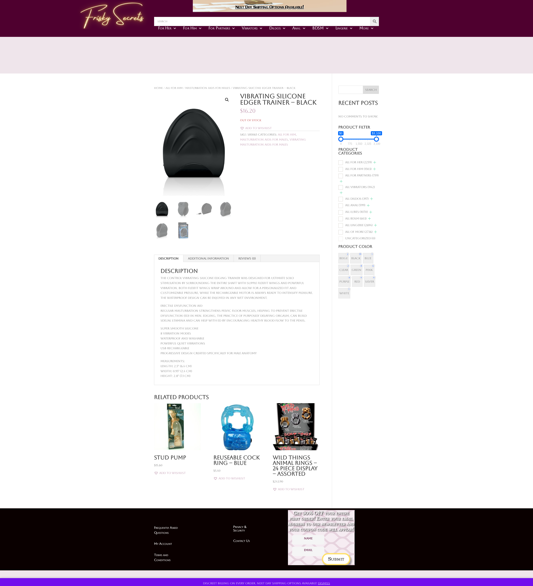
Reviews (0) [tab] (247, 258)
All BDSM (356, 218)
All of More (359, 231)
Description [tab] (168, 258)
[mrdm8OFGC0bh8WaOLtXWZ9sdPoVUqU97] (296, 62)
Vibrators (250, 28)
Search (371, 89)
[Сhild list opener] (374, 162)
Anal (296, 28)
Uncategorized (360, 238)
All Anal (355, 205)
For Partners (219, 28)
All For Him (174, 88)
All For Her (358, 162)
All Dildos (357, 198)
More (364, 28)
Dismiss (324, 583)
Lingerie (341, 28)
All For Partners (362, 175)
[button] (227, 99)
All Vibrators (360, 187)
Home (158, 88)
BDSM (318, 28)
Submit (336, 558)
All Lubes (356, 211)
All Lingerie (359, 225)
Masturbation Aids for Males (207, 88)
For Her (164, 28)
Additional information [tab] (208, 258)
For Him (190, 28)
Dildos (275, 28)
